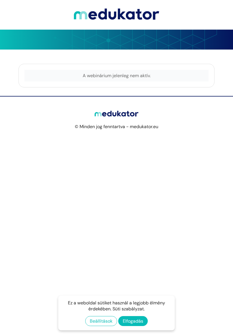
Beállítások (101, 321)
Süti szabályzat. (129, 309)
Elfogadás (133, 321)
